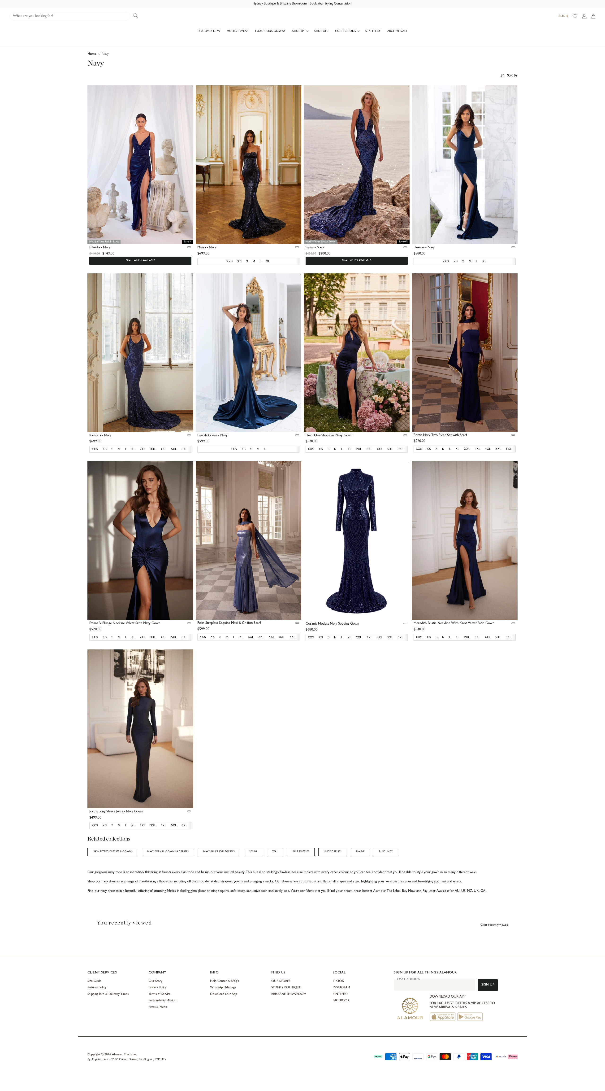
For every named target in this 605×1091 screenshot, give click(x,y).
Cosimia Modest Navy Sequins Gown (332, 624)
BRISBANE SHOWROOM (288, 994)
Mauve (360, 851)
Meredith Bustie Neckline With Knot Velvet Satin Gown (454, 623)
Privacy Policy (157, 987)
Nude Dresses (332, 851)
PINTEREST (340, 994)
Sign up (487, 984)
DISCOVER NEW (209, 31)
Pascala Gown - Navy (212, 436)
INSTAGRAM (341, 987)
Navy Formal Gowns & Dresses (168, 851)
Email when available (140, 260)
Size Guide (94, 981)
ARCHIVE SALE (397, 31)
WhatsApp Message (223, 987)
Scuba (253, 851)
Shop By (299, 31)
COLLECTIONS (346, 31)
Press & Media (158, 1007)
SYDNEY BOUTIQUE (286, 987)
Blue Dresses (301, 851)
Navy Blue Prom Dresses (219, 851)
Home (91, 54)
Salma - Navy (315, 248)
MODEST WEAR (238, 31)
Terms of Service (160, 994)
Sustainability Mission (162, 1000)
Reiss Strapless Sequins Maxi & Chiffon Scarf (229, 623)
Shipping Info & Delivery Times (108, 994)
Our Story (155, 981)
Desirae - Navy (424, 248)
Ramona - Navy (100, 436)
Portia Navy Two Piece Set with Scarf (440, 435)
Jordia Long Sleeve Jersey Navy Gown (116, 812)
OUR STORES (280, 981)
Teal (275, 851)
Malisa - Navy (206, 248)
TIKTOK (338, 981)
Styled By (372, 31)
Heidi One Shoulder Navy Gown (329, 436)
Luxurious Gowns (270, 31)
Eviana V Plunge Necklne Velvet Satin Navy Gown (124, 623)
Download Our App (223, 994)
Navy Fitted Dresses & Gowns (113, 851)
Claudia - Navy (99, 248)
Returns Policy (96, 987)
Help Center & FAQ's (224, 981)
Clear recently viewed (494, 925)
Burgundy (386, 851)
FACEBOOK (341, 1000)
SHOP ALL (321, 31)
